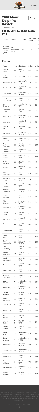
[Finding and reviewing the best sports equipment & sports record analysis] (19, 5)
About (18, 404)
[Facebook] (19, 407)
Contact (11, 404)
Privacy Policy (26, 404)
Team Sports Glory (10, 27)
